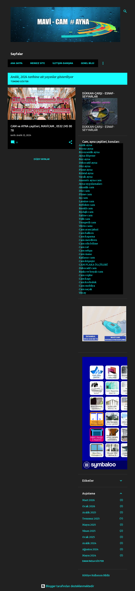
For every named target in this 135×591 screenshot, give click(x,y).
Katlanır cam (87, 257)
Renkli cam (86, 208)
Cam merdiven (88, 240)
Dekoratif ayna (88, 162)
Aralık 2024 (89, 543)
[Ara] (125, 11)
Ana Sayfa (16, 63)
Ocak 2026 (88, 506)
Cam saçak (85, 289)
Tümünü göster (19, 81)
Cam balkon (86, 233)
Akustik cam (86, 187)
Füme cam (85, 194)
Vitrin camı (85, 226)
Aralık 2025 (89, 512)
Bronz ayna (86, 148)
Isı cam (83, 197)
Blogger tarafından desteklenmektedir (69, 586)
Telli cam (84, 219)
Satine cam (85, 215)
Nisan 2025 (89, 530)
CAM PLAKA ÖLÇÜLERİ (93, 264)
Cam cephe (85, 275)
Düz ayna (84, 166)
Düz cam (84, 190)
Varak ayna (85, 176)
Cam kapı (85, 278)
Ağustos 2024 (90, 549)
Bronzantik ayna (89, 152)
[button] (70, 142)
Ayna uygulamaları (90, 183)
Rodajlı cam (86, 212)
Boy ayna (84, 159)
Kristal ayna (86, 173)
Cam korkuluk (88, 282)
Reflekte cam (87, 204)
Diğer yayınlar (42, 159)
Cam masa (85, 254)
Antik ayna (85, 145)
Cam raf (84, 247)
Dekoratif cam (88, 268)
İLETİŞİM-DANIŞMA (63, 63)
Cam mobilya (87, 285)
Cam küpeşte (87, 261)
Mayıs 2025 (89, 524)
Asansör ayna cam (90, 180)
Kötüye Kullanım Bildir (96, 575)
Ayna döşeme (87, 155)
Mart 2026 (88, 500)
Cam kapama (87, 236)
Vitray (82, 292)
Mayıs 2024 (89, 555)
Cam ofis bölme (88, 243)
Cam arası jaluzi (88, 229)
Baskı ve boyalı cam (91, 271)
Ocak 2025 (88, 537)
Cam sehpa (85, 250)
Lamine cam (86, 201)
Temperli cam (87, 222)
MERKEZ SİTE (37, 63)
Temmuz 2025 (91, 518)
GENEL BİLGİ (87, 63)
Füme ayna (85, 169)
